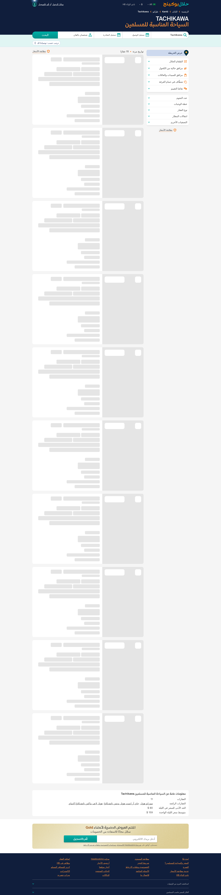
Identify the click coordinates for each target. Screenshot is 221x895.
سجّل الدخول (58, 4)
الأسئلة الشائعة (142, 871)
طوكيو (155, 11)
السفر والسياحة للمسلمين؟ (177, 863)
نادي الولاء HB (129, 4)
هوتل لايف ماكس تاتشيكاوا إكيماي (86, 803)
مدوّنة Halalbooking (100, 859)
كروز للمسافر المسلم (60, 867)
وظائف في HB (63, 863)
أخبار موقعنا (104, 867)
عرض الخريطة (175, 52)
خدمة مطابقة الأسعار (179, 871)
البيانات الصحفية (102, 871)
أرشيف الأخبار (103, 863)
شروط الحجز (143, 863)
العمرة (186, 867)
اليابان (174, 11)
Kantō (165, 11)
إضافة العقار (64, 859)
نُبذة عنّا (185, 859)
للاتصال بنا (144, 875)
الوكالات (105, 875)
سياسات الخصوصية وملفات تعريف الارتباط (99, 845)
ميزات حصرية (64, 875)
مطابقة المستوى (142, 859)
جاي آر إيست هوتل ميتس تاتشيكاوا (121, 803)
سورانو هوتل (146, 803)
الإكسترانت (65, 871)
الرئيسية (185, 11)
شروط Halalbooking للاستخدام (129, 845)
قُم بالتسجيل (43, 4)
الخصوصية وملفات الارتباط (137, 867)
